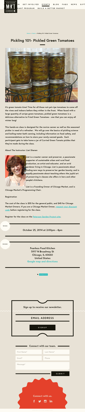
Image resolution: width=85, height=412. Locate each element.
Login (8, 12)
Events (45, 4)
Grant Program (24, 8)
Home (28, 33)
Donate (8, 8)
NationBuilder (47, 410)
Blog (56, 4)
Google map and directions (42, 261)
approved (43, 274)
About (7, 4)
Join (16, 4)
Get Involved (30, 4)
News (74, 4)
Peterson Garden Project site (47, 216)
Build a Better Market (50, 8)
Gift (82, 4)
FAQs (64, 4)
